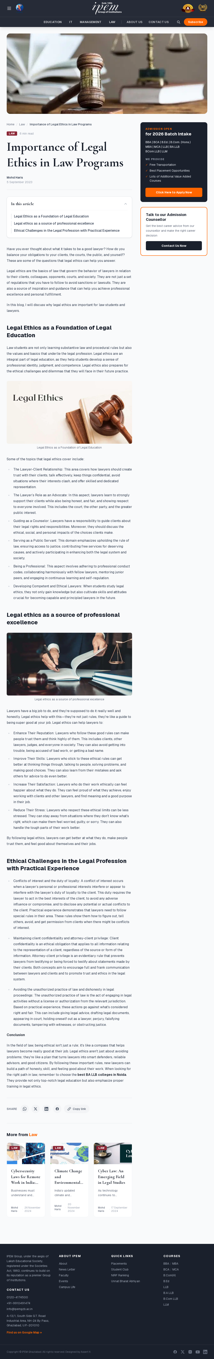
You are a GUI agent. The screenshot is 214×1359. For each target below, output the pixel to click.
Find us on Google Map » (24, 1332)
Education (53, 22)
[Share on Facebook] (57, 1109)
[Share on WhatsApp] (24, 1109)
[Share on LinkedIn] (46, 1109)
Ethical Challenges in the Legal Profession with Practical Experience (67, 230)
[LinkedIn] (205, 1352)
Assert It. (86, 1352)
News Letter (67, 1269)
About (63, 1263)
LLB (165, 1287)
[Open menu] (9, 8)
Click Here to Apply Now (174, 192)
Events (63, 1281)
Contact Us (159, 22)
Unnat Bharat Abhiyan (125, 1281)
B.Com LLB (170, 1299)
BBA (166, 1263)
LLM (166, 1304)
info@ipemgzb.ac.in (20, 1309)
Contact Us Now (174, 246)
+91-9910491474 (18, 1303)
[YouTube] (198, 1352)
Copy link (79, 1109)
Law (112, 22)
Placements (119, 1263)
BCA (166, 1269)
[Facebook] (175, 1352)
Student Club (120, 1269)
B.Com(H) (169, 1275)
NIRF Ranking (120, 1275)
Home (10, 124)
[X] (183, 1352)
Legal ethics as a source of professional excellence (54, 223)
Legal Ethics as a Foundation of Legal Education (51, 216)
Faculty (64, 1275)
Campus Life (67, 1287)
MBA (175, 1263)
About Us (135, 22)
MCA (175, 1269)
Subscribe (195, 22)
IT (70, 22)
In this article (22, 203)
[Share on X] (35, 1109)
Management (91, 22)
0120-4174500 (17, 1297)
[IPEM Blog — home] (107, 8)
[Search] (178, 22)
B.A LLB (168, 1293)
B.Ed (166, 1281)
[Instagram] (190, 1352)
